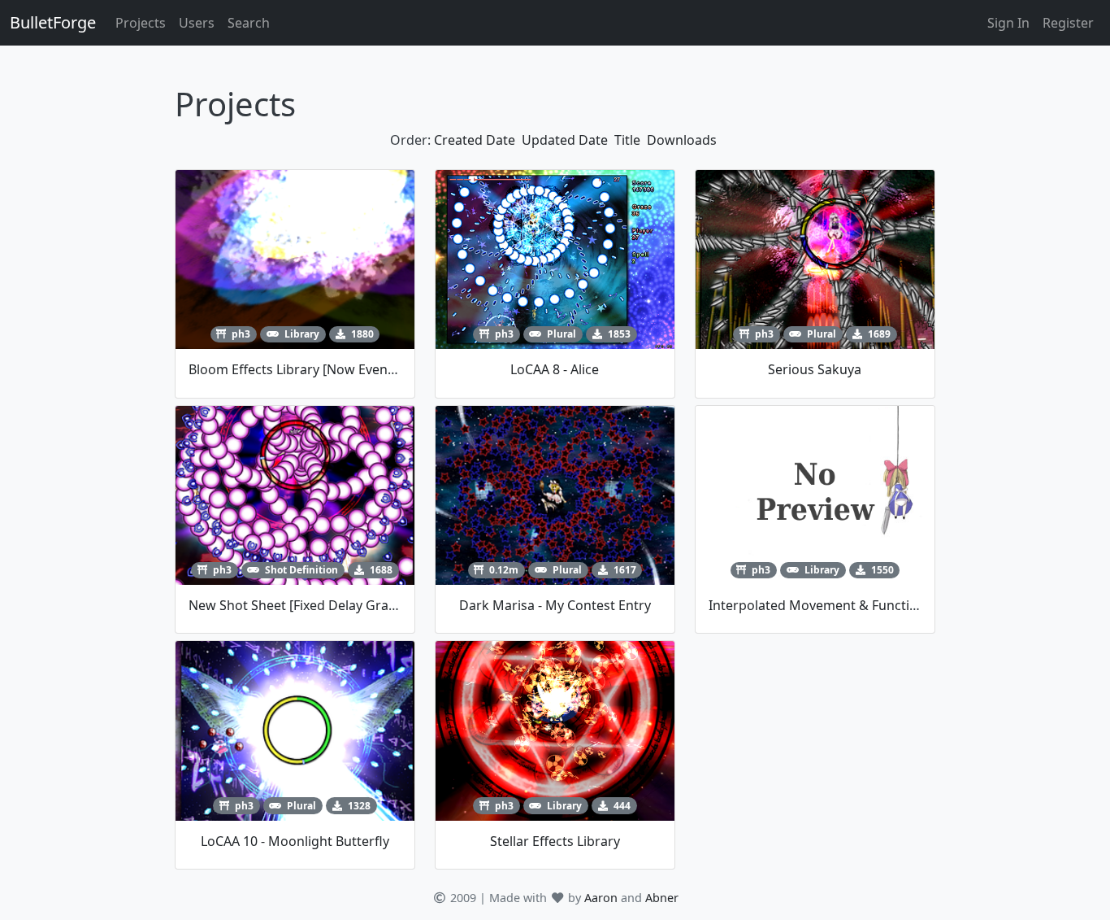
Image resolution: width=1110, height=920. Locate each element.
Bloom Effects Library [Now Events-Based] (316, 369)
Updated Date (565, 140)
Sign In (1008, 23)
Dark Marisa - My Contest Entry (555, 605)
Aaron (601, 897)
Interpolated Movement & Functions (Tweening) (856, 605)
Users (197, 23)
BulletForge (53, 22)
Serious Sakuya (814, 369)
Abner (662, 897)
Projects (140, 23)
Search (249, 23)
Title (627, 140)
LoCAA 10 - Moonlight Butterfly (295, 841)
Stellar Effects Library (555, 841)
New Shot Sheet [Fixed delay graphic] (303, 605)
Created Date (474, 140)
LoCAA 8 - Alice (554, 369)
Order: (410, 140)
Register (1068, 23)
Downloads (682, 140)
